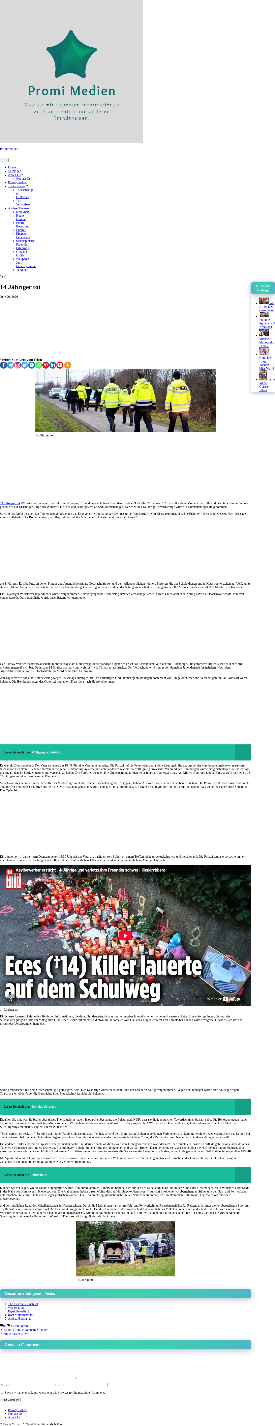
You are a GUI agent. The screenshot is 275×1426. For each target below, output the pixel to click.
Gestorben (22, 197)
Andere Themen (18, 208)
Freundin (22, 244)
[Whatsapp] (38, 365)
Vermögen (14, 171)
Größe (20, 255)
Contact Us (23, 178)
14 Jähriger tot (10, 503)
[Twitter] (24, 365)
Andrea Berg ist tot (20, 1318)
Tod (18, 200)
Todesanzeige (24, 190)
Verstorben (23, 204)
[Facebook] (3, 365)
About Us (14, 175)
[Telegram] (10, 365)
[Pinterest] (45, 365)
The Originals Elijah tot (23, 1304)
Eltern (20, 222)
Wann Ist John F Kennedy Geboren (25, 1329)
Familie (21, 219)
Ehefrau (21, 230)
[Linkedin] (52, 365)
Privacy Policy (17, 182)
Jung (19, 262)
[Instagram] (17, 365)
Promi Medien (9, 148)
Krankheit (22, 212)
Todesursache (16, 186)
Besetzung (22, 226)
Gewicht (21, 251)
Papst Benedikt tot (19, 1311)
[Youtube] (59, 365)
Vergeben (22, 269)
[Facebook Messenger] (31, 365)
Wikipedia (22, 259)
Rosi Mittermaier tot (20, 1315)
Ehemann (22, 233)
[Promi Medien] (71, 142)
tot (17, 193)
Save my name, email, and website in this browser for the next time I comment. (55, 1392)
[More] (67, 365)
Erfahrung (22, 248)
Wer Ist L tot (16, 1307)
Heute (20, 215)
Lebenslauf (23, 237)
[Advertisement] (125, 328)
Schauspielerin (25, 241)
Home (12, 167)
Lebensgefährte (26, 266)
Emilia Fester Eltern (15, 1333)
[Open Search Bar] (3, 277)
